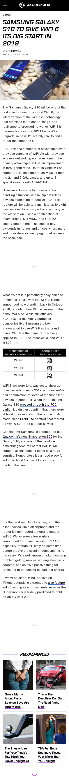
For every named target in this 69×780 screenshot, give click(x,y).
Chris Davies (13, 51)
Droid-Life (27, 419)
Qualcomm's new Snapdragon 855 (27, 436)
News (7, 15)
